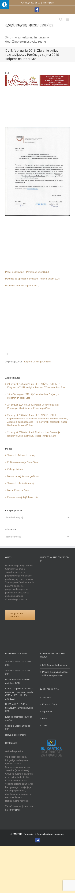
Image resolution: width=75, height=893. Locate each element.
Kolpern (28, 362)
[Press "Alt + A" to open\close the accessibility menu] (4, 4)
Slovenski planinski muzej (20, 483)
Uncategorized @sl (42, 362)
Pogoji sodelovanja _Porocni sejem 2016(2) (27, 272)
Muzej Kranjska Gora (18, 490)
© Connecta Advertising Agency (50, 834)
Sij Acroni (47, 711)
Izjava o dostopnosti (15, 735)
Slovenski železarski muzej (21, 455)
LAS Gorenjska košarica (54, 665)
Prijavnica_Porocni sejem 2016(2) (22, 285)
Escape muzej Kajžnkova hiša (22, 497)
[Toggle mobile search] (61, 19)
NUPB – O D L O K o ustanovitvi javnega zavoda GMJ (19, 707)
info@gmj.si (48, 3)
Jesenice (46, 697)
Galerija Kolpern (15, 469)
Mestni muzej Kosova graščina (23, 476)
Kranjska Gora (49, 704)
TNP (44, 725)
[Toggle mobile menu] (68, 19)
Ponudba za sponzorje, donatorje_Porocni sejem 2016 (32, 278)
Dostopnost (11, 743)
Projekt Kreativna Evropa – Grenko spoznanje (55, 674)
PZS (44, 718)
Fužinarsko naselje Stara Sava (22, 462)
